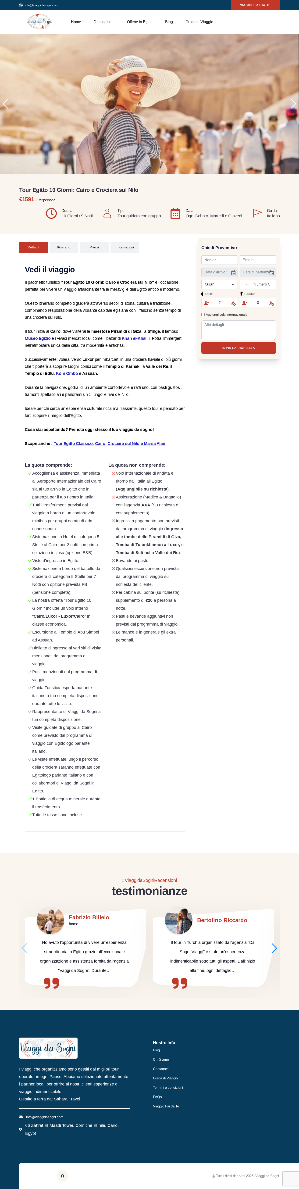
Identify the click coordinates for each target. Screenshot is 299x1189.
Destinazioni (104, 22)
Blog (169, 22)
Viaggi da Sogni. (267, 1176)
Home (76, 22)
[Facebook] (62, 1176)
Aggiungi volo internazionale (226, 314)
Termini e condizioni (168, 1087)
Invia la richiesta (238, 348)
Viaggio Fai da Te (166, 1106)
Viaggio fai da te (255, 5)
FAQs (157, 1097)
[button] (293, 104)
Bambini (250, 294)
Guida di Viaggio (199, 22)
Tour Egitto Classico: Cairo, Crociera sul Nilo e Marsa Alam (110, 443)
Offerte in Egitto (140, 22)
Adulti (208, 294)
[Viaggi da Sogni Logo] (39, 21)
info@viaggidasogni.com (41, 5)
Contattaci (160, 1069)
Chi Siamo (161, 1059)
